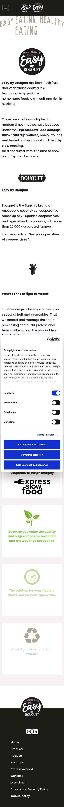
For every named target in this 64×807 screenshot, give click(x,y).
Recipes (16, 756)
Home (15, 742)
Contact (17, 776)
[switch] (56, 402)
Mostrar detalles (46, 434)
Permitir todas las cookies (32, 444)
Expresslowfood (22, 769)
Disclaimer (18, 782)
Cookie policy (20, 796)
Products (17, 749)
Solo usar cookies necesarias (32, 465)
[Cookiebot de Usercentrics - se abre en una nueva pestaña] (46, 339)
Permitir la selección (32, 454)
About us (17, 762)
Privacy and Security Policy (29, 789)
